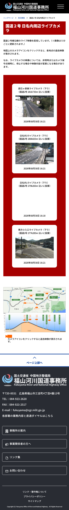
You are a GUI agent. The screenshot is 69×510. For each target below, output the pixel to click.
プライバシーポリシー (34, 496)
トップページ (8, 18)
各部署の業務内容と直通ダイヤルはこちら (27, 415)
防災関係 (21, 18)
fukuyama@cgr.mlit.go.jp (29, 410)
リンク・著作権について (35, 491)
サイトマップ (34, 501)
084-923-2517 (17, 404)
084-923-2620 (18, 399)
